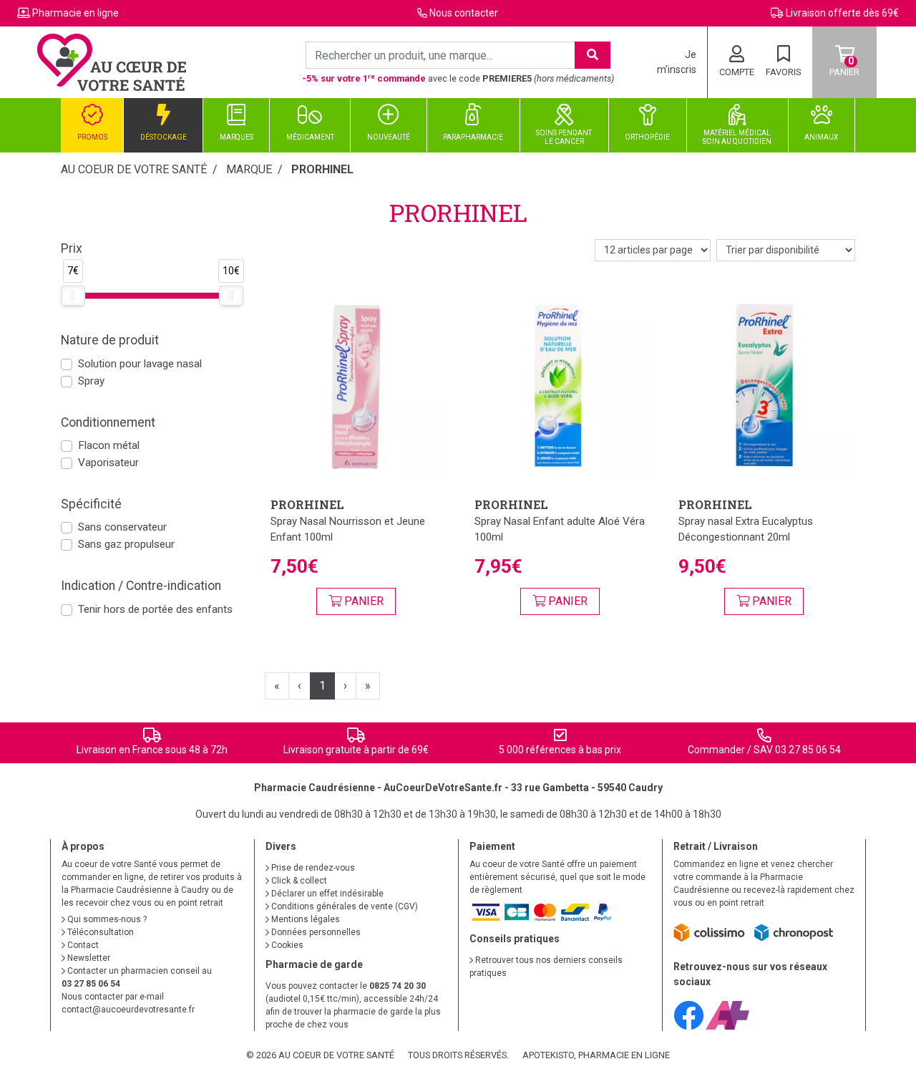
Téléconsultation (99, 932)
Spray (91, 380)
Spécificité (91, 504)
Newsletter (87, 958)
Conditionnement (108, 422)
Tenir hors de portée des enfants (155, 609)
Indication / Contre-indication (141, 586)
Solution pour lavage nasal (140, 363)
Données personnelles (315, 932)
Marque (249, 169)
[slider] (73, 296)
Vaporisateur (108, 462)
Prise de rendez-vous (312, 868)
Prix (71, 248)
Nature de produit (110, 340)
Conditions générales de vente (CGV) (343, 906)
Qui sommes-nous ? (106, 919)
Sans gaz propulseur (126, 544)
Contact (82, 945)
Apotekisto (596, 1055)
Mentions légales (304, 919)
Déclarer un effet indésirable (326, 894)
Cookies (286, 945)
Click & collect (298, 881)
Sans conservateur (122, 527)
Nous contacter (463, 13)
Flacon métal (109, 445)
